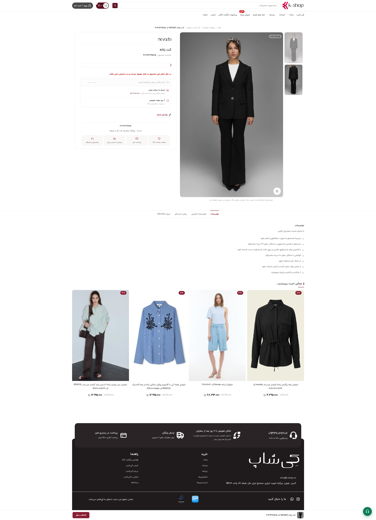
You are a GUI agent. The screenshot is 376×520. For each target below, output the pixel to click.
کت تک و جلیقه (193, 27)
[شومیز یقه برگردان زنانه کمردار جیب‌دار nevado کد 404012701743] (275, 335)
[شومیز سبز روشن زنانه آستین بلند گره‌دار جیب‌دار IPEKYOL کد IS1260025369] (100, 335)
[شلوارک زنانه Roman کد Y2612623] (217, 335)
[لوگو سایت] (293, 5)
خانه (219, 27)
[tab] (214, 214)
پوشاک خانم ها (209, 27)
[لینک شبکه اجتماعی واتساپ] (292, 499)
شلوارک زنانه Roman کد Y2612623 (217, 384)
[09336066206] (293, 435)
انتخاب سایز (81, 515)
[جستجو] (115, 5)
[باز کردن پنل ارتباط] (367, 511)
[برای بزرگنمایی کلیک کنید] (277, 191)
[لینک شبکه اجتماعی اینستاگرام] (298, 499)
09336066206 (278, 433)
